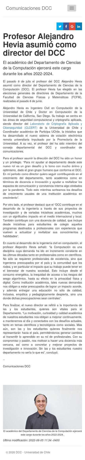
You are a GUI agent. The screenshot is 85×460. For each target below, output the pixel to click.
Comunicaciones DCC (29, 7)
